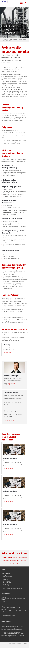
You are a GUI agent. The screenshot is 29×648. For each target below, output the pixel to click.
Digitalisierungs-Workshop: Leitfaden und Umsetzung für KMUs (14, 611)
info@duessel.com (7, 584)
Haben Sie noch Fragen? (11, 376)
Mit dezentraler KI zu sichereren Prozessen (10, 607)
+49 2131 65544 (11, 383)
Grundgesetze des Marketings (8, 615)
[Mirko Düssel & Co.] (5, 3)
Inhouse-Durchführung (11, 392)
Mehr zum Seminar (8, 468)
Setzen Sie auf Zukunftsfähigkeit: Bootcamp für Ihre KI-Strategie (13, 599)
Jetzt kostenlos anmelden (14, 563)
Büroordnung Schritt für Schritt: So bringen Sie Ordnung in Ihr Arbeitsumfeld (14, 604)
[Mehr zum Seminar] (14, 449)
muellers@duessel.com (13, 385)
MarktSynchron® (19, 588)
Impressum (25, 643)
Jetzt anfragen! (7, 352)
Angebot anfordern (9, 420)
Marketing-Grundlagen (10, 458)
